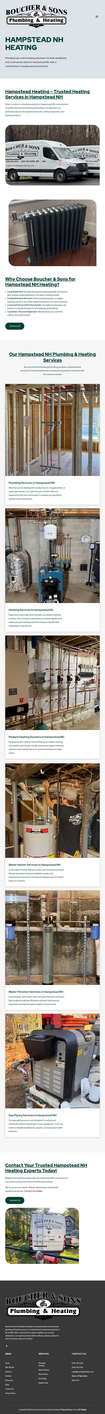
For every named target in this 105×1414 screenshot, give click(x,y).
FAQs (7, 1385)
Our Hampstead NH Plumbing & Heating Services (52, 357)
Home (7, 1363)
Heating (41, 1365)
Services (8, 1372)
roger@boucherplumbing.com (82, 1372)
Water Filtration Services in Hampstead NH (36, 992)
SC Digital (82, 1409)
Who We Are (9, 1367)
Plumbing (42, 1363)
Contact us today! (33, 1191)
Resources (9, 1380)
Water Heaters (44, 1370)
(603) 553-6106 (77, 1367)
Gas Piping (42, 1378)
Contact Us (14, 326)
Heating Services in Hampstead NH (31, 610)
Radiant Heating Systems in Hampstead (34, 737)
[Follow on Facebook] (6, 1346)
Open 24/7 (75, 1380)
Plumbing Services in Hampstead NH (32, 483)
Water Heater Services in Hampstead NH (34, 864)
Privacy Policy (10, 1393)
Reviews (8, 1376)
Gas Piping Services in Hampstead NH (33, 1115)
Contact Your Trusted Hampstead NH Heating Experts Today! (46, 1168)
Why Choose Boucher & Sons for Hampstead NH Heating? (40, 281)
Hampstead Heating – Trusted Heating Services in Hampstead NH (47, 94)
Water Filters (43, 1374)
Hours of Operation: (80, 1376)
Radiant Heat (43, 1383)
